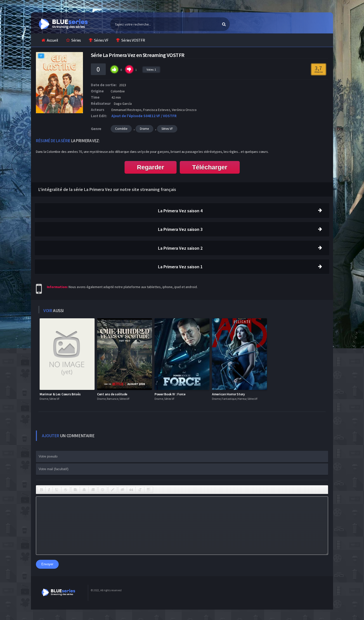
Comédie (121, 129)
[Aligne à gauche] (75, 490)
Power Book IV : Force (170, 394)
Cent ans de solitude (112, 394)
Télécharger (209, 167)
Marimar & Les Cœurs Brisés (60, 394)
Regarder (150, 167)
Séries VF (101, 40)
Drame (144, 129)
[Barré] (65, 490)
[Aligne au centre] (84, 490)
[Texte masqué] (122, 490)
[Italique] (49, 490)
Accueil (52, 40)
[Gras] (41, 490)
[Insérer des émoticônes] (102, 490)
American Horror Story (228, 394)
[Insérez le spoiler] (148, 490)
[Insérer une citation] (131, 490)
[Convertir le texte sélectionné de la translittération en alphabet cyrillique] (139, 490)
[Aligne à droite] (92, 490)
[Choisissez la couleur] (112, 490)
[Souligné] (56, 490)
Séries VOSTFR (133, 40)
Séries (76, 40)
